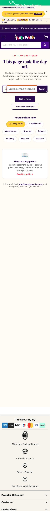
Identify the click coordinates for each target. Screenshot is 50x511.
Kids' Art (25, 138)
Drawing (10, 138)
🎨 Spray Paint (15, 123)
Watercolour (11, 131)
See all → (40, 138)
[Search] (45, 45)
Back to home (25, 99)
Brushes (27, 131)
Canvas (41, 131)
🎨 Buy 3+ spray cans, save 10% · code (23, 14)
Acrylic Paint (35, 123)
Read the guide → (25, 174)
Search (42, 89)
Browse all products (25, 106)
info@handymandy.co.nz (31, 184)
